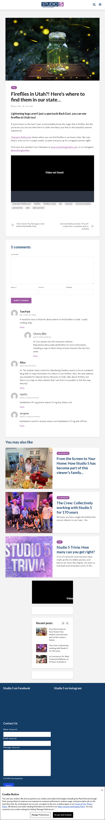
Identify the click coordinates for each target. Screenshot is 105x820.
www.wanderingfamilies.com (64, 147)
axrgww (24, 413)
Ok (102, 790)
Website (69, 287)
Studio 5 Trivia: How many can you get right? (76, 549)
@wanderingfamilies (20, 150)
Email (41, 287)
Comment (14, 254)
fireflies (37, 204)
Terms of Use (80, 804)
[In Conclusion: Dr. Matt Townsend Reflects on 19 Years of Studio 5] (41, 659)
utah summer (38, 208)
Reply (22, 327)
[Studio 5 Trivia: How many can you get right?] (28, 556)
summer (68, 204)
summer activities (83, 204)
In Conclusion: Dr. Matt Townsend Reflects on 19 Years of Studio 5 (59, 659)
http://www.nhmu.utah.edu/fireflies (49, 345)
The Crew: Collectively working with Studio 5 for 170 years (75, 507)
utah (28, 208)
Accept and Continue (63, 815)
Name (14, 287)
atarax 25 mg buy (53, 402)
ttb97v (23, 394)
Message (11, 747)
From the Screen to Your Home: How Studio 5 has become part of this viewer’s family (58, 634)
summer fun (17, 208)
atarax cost (52, 421)
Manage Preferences (40, 815)
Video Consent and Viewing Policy (71, 807)
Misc (13, 87)
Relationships (63, 453)
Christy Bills (39, 333)
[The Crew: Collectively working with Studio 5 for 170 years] (28, 512)
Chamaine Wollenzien (21, 137)
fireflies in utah (50, 204)
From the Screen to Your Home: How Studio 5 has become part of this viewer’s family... (76, 465)
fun (60, 204)
